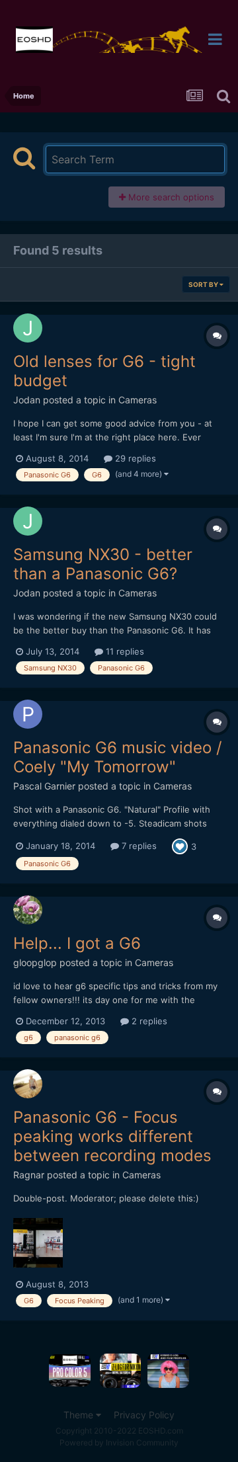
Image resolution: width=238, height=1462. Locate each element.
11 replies (123, 651)
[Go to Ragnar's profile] (27, 1083)
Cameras (137, 399)
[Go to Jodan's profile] (27, 328)
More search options (170, 197)
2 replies (148, 1021)
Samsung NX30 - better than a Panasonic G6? (102, 564)
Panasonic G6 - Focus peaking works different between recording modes (112, 1136)
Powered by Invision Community (119, 1442)
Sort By (203, 284)
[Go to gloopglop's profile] (27, 909)
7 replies (138, 845)
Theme (79, 1414)
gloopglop (35, 962)
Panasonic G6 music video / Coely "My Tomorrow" (117, 757)
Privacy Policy (144, 1414)
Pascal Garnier (44, 786)
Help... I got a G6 (77, 943)
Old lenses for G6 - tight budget (104, 371)
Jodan (26, 399)
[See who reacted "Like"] (180, 845)
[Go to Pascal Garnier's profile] (27, 714)
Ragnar (28, 1174)
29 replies (134, 458)
